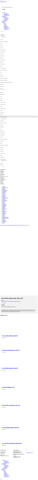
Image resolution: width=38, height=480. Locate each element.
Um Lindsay (4, 464)
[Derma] (3, 193)
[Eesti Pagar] (4, 195)
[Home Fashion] (4, 200)
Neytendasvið (8, 225)
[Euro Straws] (4, 197)
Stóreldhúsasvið (6, 461)
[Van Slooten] (4, 221)
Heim (1, 225)
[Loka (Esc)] (3, 478)
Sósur (5, 471)
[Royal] (3, 214)
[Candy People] (4, 190)
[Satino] (3, 215)
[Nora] (3, 209)
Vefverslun (3, 225)
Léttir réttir (5, 473)
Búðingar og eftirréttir (16, 225)
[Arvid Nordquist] (5, 187)
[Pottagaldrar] (4, 211)
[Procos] (3, 212)
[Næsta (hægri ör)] (1, 479)
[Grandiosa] (4, 199)
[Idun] (3, 202)
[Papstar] (3, 210)
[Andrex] (3, 186)
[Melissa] (3, 207)
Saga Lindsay (6, 465)
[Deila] (2, 478)
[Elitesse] (3, 196)
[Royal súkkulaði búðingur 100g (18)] (9, 425)
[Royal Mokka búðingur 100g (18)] (9, 366)
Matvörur (11, 225)
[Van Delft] (4, 220)
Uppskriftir (3, 470)
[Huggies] (3, 201)
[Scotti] (3, 216)
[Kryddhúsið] (4, 204)
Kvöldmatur (6, 474)
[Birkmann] (4, 189)
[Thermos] (4, 218)
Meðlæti (5, 472)
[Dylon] (3, 194)
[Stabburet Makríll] (5, 217)
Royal (20, 301)
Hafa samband (4, 468)
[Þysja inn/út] (0, 478)
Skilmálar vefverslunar (29, 452)
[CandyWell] (4, 191)
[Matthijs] (3, 206)
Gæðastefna (6, 466)
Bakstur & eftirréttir (7, 475)
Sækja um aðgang (6, 462)
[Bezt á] (3, 188)
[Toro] (3, 219)
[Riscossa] (4, 213)
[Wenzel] (3, 222)
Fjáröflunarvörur (4, 463)
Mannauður (5, 467)
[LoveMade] (4, 205)
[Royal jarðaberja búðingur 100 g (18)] (9, 403)
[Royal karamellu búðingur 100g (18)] (9, 348)
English (3, 469)
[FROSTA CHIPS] (5, 198)
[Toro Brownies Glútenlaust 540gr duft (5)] (9, 441)
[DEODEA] (4, 192)
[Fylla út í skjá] (1, 478)
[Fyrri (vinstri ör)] (0, 479)
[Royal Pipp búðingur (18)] (9, 385)
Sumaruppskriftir (6, 476)
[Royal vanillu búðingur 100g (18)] (9, 333)
